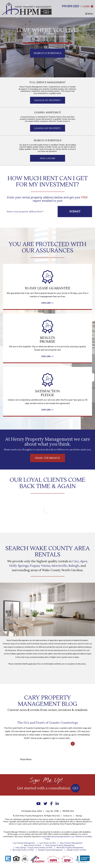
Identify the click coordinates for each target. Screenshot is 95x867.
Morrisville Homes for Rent (23, 850)
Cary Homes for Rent (47, 843)
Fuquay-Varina (40, 566)
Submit (74, 211)
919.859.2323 (70, 6)
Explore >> (47, 303)
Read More (47, 744)
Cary (75, 561)
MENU (90, 14)
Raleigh (74, 566)
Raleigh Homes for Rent (76, 850)
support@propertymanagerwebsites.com (58, 836)
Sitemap (79, 816)
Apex (83, 561)
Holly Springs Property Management (60, 845)
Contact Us (67, 816)
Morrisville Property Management (70, 847)
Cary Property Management (24, 843)
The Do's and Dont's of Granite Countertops (47, 722)
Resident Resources (47, 59)
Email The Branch (47, 458)
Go (75, 788)
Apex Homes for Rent (32, 845)
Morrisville (59, 566)
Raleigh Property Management (50, 850)
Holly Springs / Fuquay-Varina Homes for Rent (33, 847)
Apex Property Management (71, 843)
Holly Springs (18, 566)
